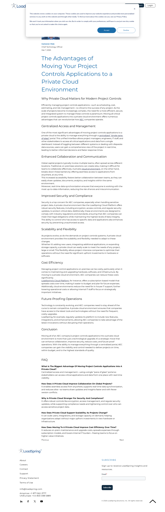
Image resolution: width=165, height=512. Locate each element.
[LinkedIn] (21, 501)
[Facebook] (28, 501)
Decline (126, 30)
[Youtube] (41, 501)
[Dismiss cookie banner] (134, 9)
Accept (106, 30)
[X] (34, 501)
